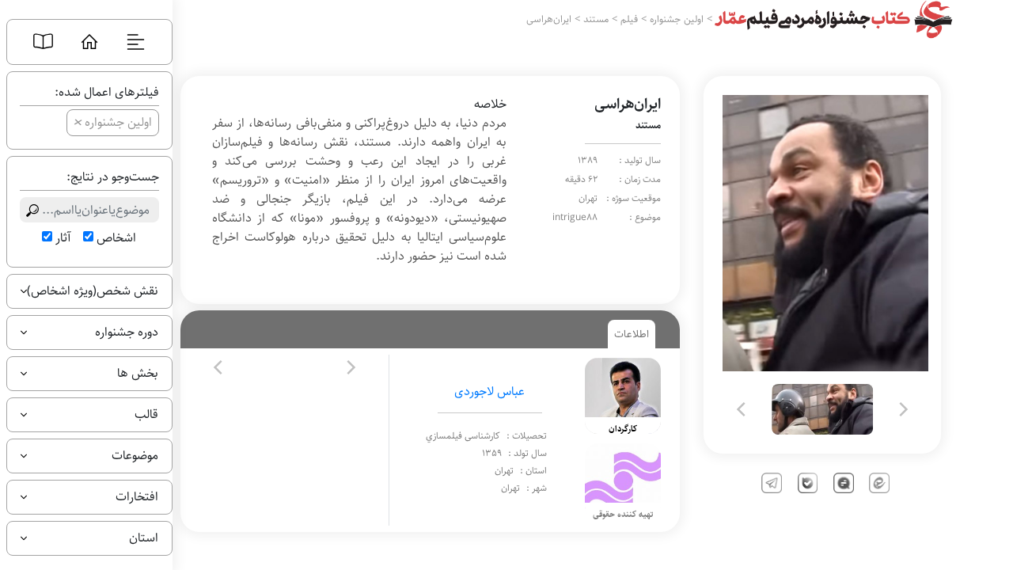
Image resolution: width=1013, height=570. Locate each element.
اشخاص (116, 238)
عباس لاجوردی (489, 391)
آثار (62, 238)
